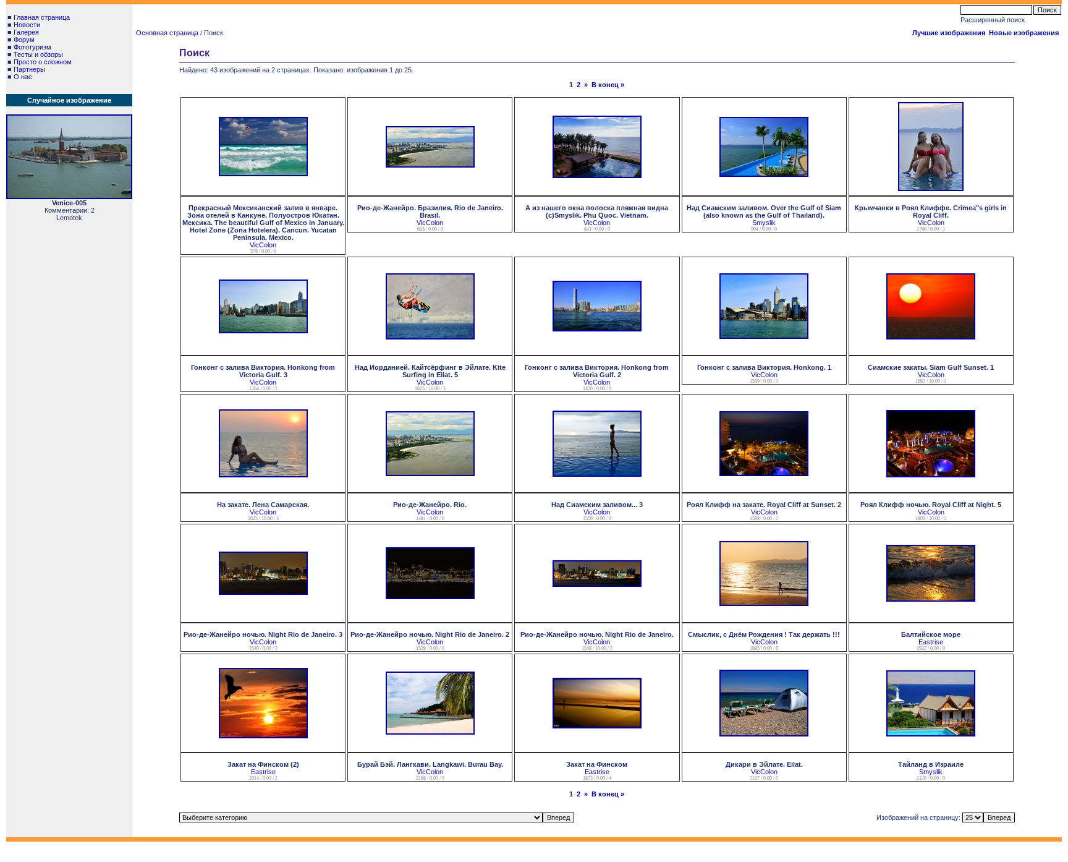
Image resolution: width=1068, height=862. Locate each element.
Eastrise (930, 642)
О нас (23, 76)
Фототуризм (32, 47)
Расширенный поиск (992, 19)
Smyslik (764, 222)
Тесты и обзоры (38, 54)
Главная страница (42, 17)
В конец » (607, 84)
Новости (27, 24)
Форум (24, 39)
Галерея (26, 32)
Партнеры (29, 69)
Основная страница (167, 32)
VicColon (263, 245)
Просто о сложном (43, 62)
